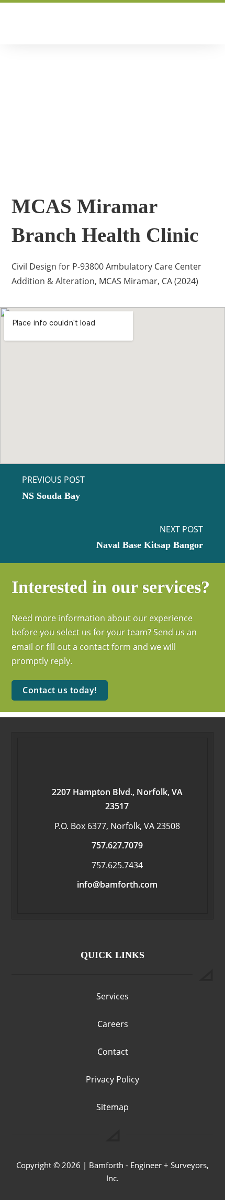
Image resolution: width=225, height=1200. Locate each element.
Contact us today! (59, 690)
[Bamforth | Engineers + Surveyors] (75, 23)
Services (112, 996)
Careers (112, 1024)
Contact (112, 1051)
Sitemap (112, 1107)
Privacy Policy (112, 1079)
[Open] (207, 23)
